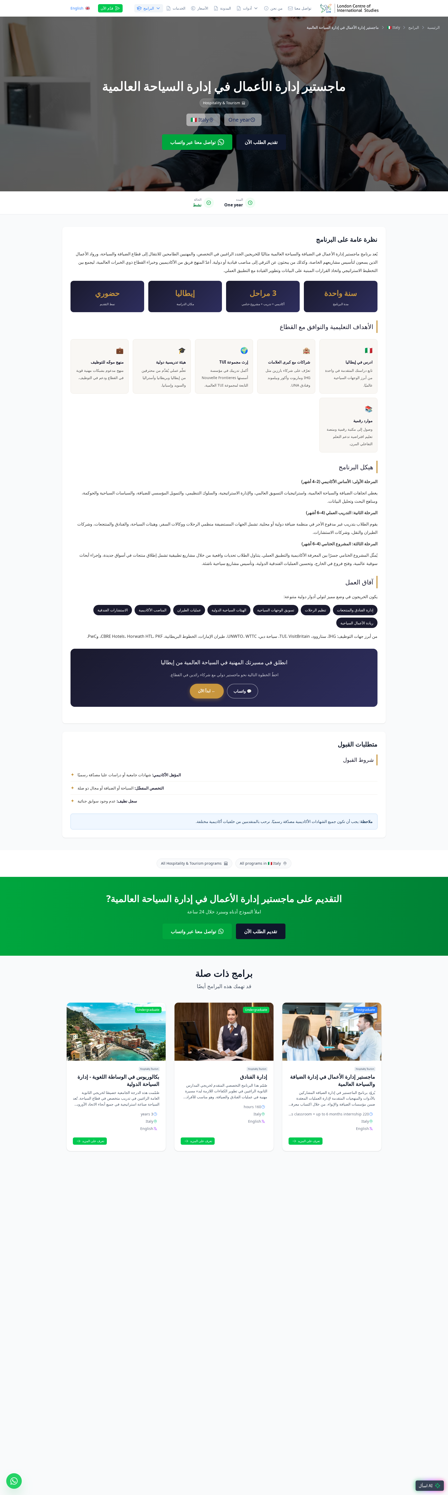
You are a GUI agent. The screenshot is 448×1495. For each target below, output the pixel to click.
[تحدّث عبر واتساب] (14, 1481)
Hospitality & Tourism (221, 102)
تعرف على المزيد (309, 1141)
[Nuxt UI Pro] (349, 8)
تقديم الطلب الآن (261, 142)
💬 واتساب (242, 691)
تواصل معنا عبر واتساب (193, 142)
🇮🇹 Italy (200, 119)
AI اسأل (425, 1486)
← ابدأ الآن (206, 690)
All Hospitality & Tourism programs (191, 863)
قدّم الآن (107, 8)
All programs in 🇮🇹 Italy (260, 863)
